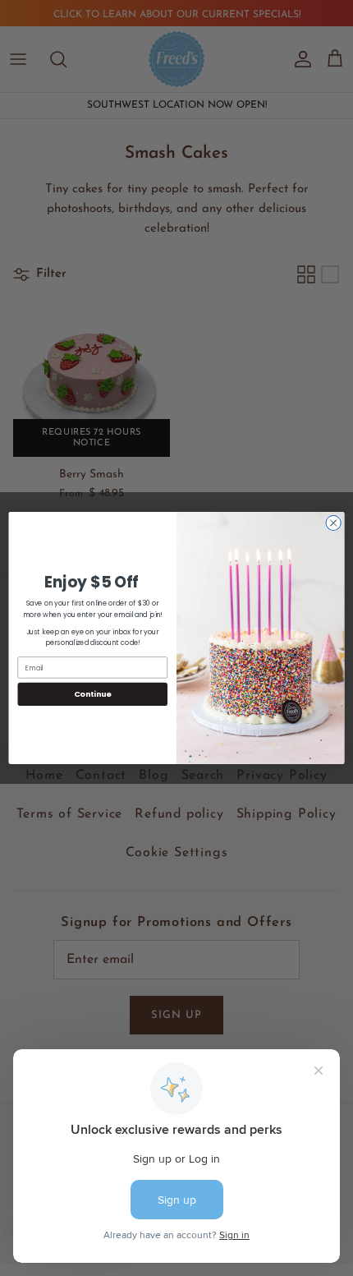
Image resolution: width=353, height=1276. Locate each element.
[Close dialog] (333, 522)
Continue (93, 694)
